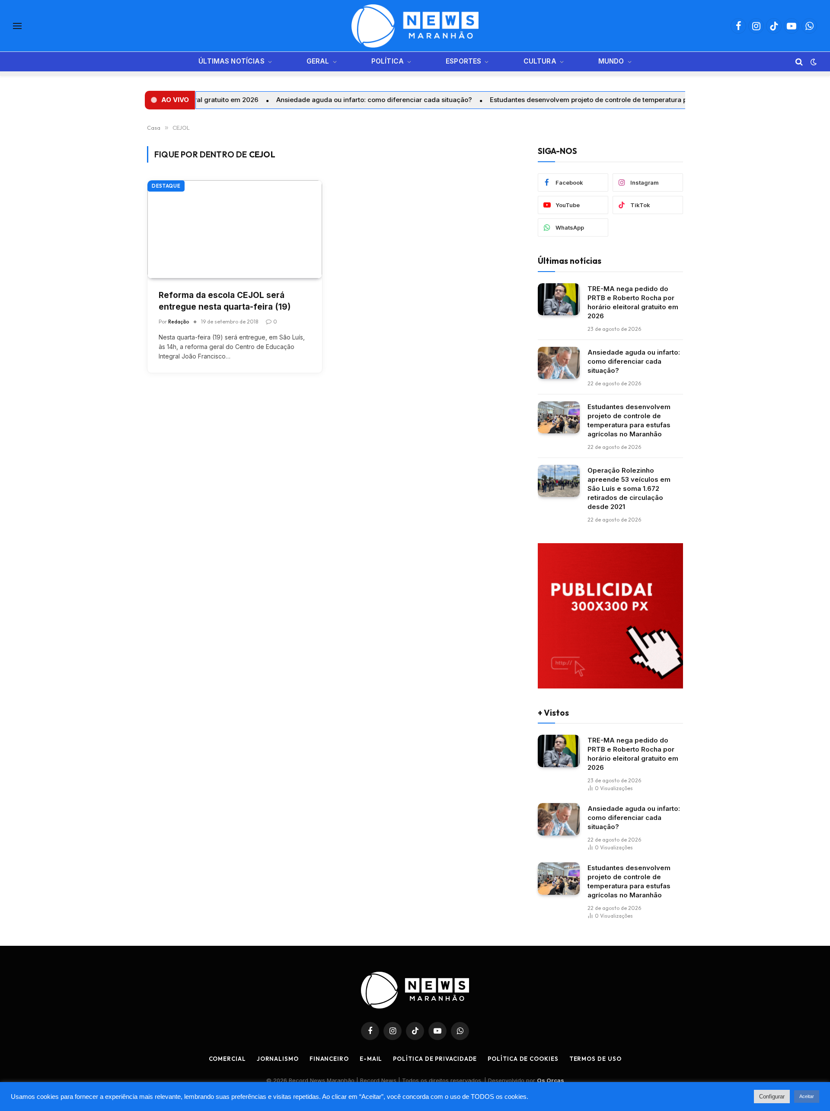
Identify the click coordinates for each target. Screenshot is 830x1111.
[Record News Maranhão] (415, 26)
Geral (317, 61)
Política (387, 61)
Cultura (540, 61)
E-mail (371, 1058)
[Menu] (17, 26)
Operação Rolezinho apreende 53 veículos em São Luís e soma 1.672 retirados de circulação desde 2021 (628, 488)
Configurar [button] (772, 1096)
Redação (178, 321)
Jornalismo (278, 1058)
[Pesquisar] (799, 61)
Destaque (166, 186)
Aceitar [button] (806, 1096)
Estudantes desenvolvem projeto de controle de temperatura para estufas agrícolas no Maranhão (594, 100)
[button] (170, 100)
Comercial (227, 1058)
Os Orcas (550, 1080)
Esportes (463, 61)
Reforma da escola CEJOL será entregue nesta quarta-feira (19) (224, 301)
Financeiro (329, 1058)
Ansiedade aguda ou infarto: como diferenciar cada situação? (325, 100)
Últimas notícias (231, 61)
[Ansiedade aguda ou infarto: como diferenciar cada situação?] (559, 363)
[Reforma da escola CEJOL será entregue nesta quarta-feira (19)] (234, 229)
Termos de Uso (595, 1058)
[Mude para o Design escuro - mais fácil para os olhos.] (812, 61)
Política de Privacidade (435, 1058)
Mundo (611, 61)
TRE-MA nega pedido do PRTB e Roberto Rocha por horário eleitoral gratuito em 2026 (632, 302)
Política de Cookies (523, 1058)
